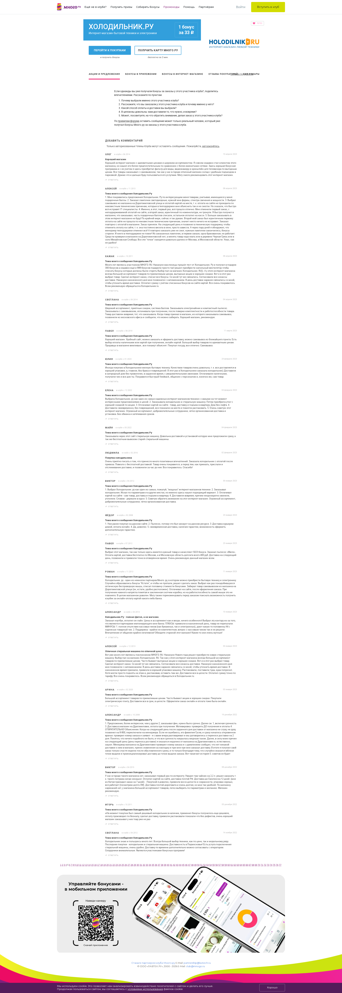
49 (195, 865)
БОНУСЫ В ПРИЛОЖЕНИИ (141, 74)
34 (150, 865)
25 (122, 865)
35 (153, 865)
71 (262, 865)
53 (207, 865)
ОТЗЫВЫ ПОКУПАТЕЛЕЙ (223, 74)
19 (104, 865)
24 (119, 865)
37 (159, 865)
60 (228, 865)
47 (189, 865)
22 (113, 865)
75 (274, 865)
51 (201, 865)
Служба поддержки (241, 74)
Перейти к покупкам (110, 50)
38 (162, 865)
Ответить (113, 180)
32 (144, 865)
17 (98, 865)
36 (156, 865)
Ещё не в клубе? (95, 7)
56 (216, 865)
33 (147, 865)
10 (77, 865)
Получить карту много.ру (158, 50)
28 (132, 865)
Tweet (233, 180)
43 (177, 865)
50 (198, 865)
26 (126, 865)
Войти (240, 7)
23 (116, 865)
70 (259, 865)
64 (241, 865)
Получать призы (121, 7)
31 (141, 865)
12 (83, 865)
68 (253, 865)
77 (280, 865)
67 (250, 865)
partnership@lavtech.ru (197, 962)
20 (107, 865)
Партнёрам (206, 7)
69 (256, 865)
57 (219, 865)
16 (95, 865)
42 (174, 865)
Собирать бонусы (147, 7)
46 (186, 865)
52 (204, 865)
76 (277, 865)
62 (235, 865)
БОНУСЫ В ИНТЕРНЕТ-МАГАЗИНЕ (182, 74)
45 (183, 865)
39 (165, 865)
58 (222, 865)
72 (265, 865)
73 (268, 865)
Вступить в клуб (268, 7)
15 (92, 865)
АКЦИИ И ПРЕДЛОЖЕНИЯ (104, 74)
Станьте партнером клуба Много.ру (153, 962)
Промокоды (171, 7)
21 (110, 865)
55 (213, 865)
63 (238, 865)
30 (138, 865)
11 (80, 865)
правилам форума (128, 121)
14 (89, 865)
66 (247, 865)
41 (171, 865)
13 (86, 865)
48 (192, 865)
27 (129, 865)
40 (168, 865)
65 (244, 865)
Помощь (189, 7)
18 (101, 865)
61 (231, 865)
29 (135, 865)
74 (271, 865)
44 (180, 865)
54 (210, 865)
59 (225, 865)
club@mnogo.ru (195, 966)
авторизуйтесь (210, 146)
